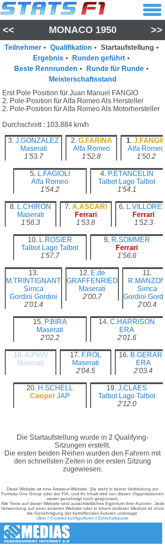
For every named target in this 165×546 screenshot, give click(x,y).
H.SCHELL (55, 388)
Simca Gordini (27, 292)
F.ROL (91, 355)
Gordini (45, 296)
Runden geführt (98, 58)
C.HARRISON (132, 321)
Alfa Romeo (91, 148)
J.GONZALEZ (37, 140)
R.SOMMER (130, 239)
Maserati (33, 148)
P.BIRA (55, 321)
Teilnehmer (22, 47)
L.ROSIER (55, 239)
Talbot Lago (116, 181)
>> (156, 29)
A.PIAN (36, 355)
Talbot (145, 181)
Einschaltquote (113, 518)
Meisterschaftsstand (83, 79)
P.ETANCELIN (131, 173)
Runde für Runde (115, 68)
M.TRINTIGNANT (33, 280)
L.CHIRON (34, 206)
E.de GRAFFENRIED (92, 276)
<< (8, 29)
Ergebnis (48, 58)
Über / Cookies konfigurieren (65, 518)
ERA (126, 329)
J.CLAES (132, 388)
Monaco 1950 (83, 29)
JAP (63, 396)
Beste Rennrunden (45, 68)
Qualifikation (71, 47)
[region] (82, 279)
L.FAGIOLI (53, 173)
